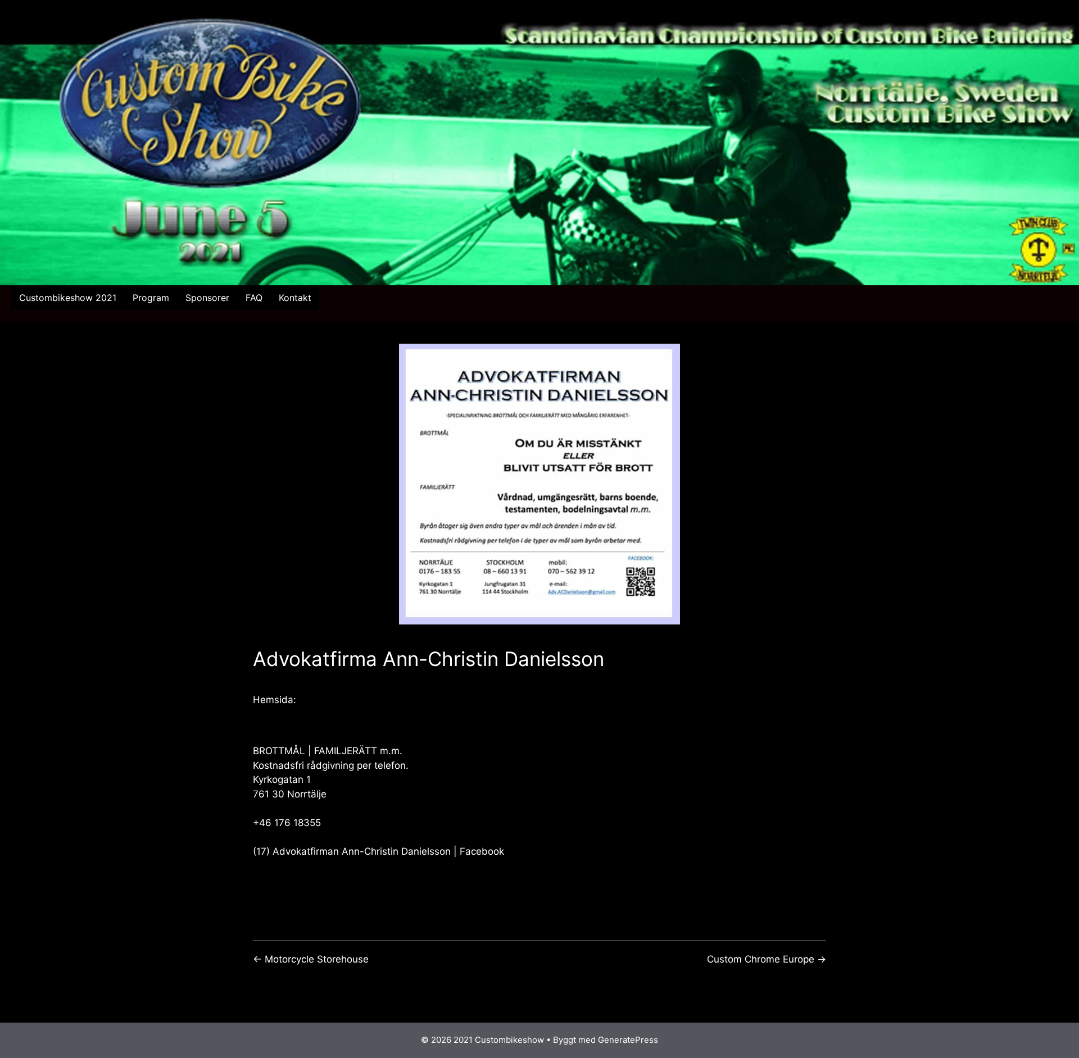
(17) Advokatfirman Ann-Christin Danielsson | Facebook (378, 851)
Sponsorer (207, 297)
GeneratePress (628, 1039)
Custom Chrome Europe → (766, 959)
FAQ (254, 297)
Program (151, 297)
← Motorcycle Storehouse (311, 959)
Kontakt (295, 297)
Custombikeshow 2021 (67, 297)
